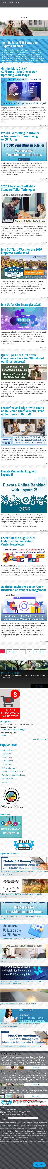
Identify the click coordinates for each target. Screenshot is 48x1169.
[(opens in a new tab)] (24, 665)
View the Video (36, 1096)
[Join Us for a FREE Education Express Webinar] (12, 1084)
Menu (25, 17)
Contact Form (7, 764)
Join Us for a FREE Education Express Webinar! (18, 1004)
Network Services (8, 768)
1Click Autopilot (7, 673)
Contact (11, 2)
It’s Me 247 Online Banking (12, 771)
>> (2, 656)
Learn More (39, 686)
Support (3, 2)
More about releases (40, 739)
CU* (24, 11)
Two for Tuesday (8, 1088)
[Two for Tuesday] (12, 1096)
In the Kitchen (7, 761)
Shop (17, 2)
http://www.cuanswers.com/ (8, 1109)
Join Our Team (7, 778)
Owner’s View (7, 757)
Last (9, 656)
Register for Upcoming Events (13, 775)
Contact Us (3, 1107)
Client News (6, 754)
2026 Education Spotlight (11, 1054)
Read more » (24, 93)
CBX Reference (8, 750)
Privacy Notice (26, 1111)
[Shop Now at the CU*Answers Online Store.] (10, 718)
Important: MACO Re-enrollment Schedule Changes (20, 1046)
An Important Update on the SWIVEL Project (17, 939)
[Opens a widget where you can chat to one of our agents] (39, 1165)
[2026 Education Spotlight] (12, 1067)
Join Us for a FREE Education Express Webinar (24, 41)
